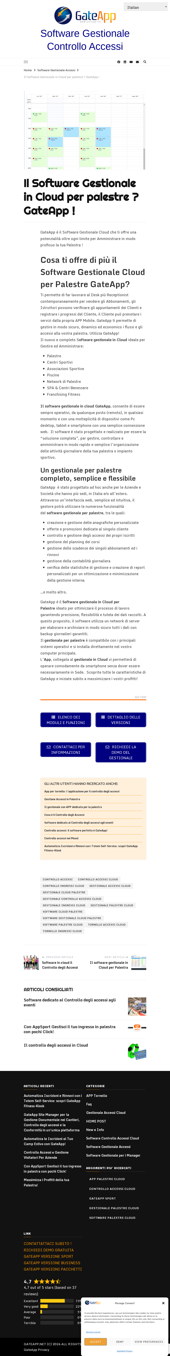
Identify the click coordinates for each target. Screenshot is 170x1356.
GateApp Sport (102, 1198)
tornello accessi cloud (107, 925)
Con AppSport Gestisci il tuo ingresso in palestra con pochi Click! (70, 1029)
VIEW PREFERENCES (149, 1342)
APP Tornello (96, 1095)
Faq (89, 1104)
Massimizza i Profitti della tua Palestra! (46, 1182)
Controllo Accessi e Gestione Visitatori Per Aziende (46, 1155)
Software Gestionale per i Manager (113, 1155)
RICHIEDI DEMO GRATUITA (49, 1250)
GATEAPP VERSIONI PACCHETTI (53, 1269)
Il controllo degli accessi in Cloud (56, 1045)
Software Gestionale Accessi (108, 1146)
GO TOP (140, 698)
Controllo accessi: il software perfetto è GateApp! (76, 830)
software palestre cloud (63, 925)
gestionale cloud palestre (64, 892)
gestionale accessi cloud (110, 886)
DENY (120, 1342)
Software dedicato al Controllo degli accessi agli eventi (78, 822)
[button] (163, 1303)
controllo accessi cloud (98, 879)
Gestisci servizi (93, 1332)
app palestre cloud (107, 1179)
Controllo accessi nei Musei (61, 838)
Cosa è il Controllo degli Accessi (64, 815)
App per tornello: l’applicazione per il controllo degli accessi (81, 791)
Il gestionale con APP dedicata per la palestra (73, 807)
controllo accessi (58, 879)
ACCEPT (95, 1342)
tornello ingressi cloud (62, 931)
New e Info (95, 1129)
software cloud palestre (63, 912)
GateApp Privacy (125, 1351)
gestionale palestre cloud (112, 905)
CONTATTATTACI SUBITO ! (48, 1243)
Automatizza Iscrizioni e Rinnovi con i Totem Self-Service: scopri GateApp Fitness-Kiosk (53, 1101)
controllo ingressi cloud (63, 886)
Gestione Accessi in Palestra (62, 799)
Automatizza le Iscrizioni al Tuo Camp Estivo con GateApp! (48, 1141)
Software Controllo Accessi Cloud (112, 1138)
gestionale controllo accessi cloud (72, 899)
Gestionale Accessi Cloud (106, 1112)
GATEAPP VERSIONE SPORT (48, 1256)
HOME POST (96, 1121)
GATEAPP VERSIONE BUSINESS (52, 1263)
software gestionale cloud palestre (72, 918)
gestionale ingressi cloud (64, 905)
